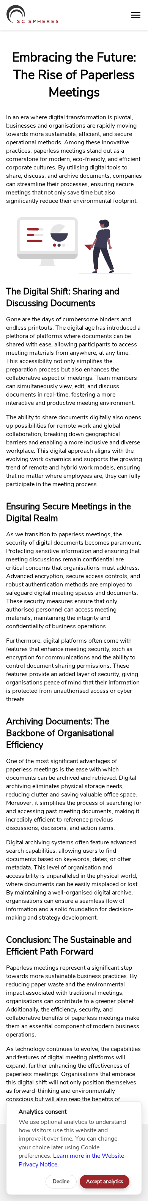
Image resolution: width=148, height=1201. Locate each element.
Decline (61, 1181)
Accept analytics (104, 1181)
